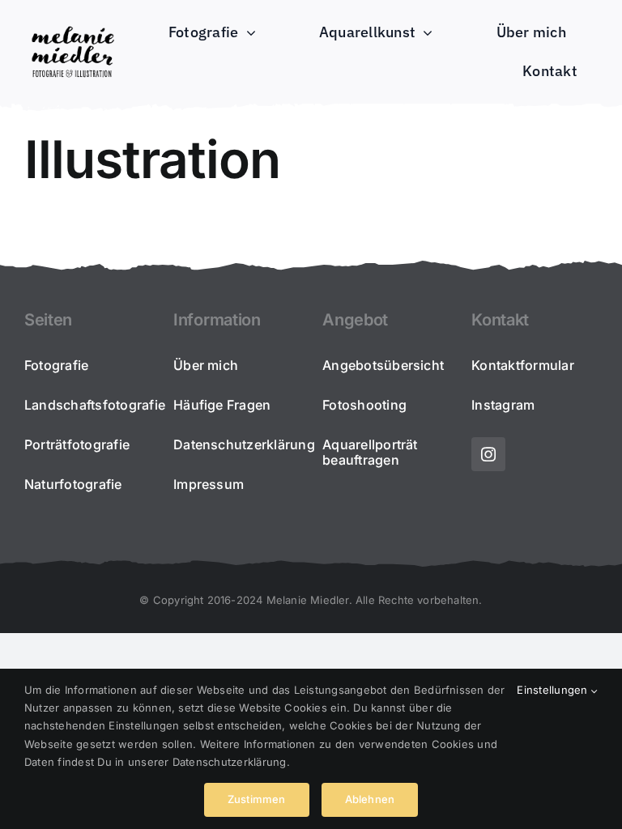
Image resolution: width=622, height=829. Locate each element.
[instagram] (488, 454)
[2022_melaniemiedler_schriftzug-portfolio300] (72, 27)
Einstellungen (553, 689)
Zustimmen (257, 799)
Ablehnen (370, 799)
